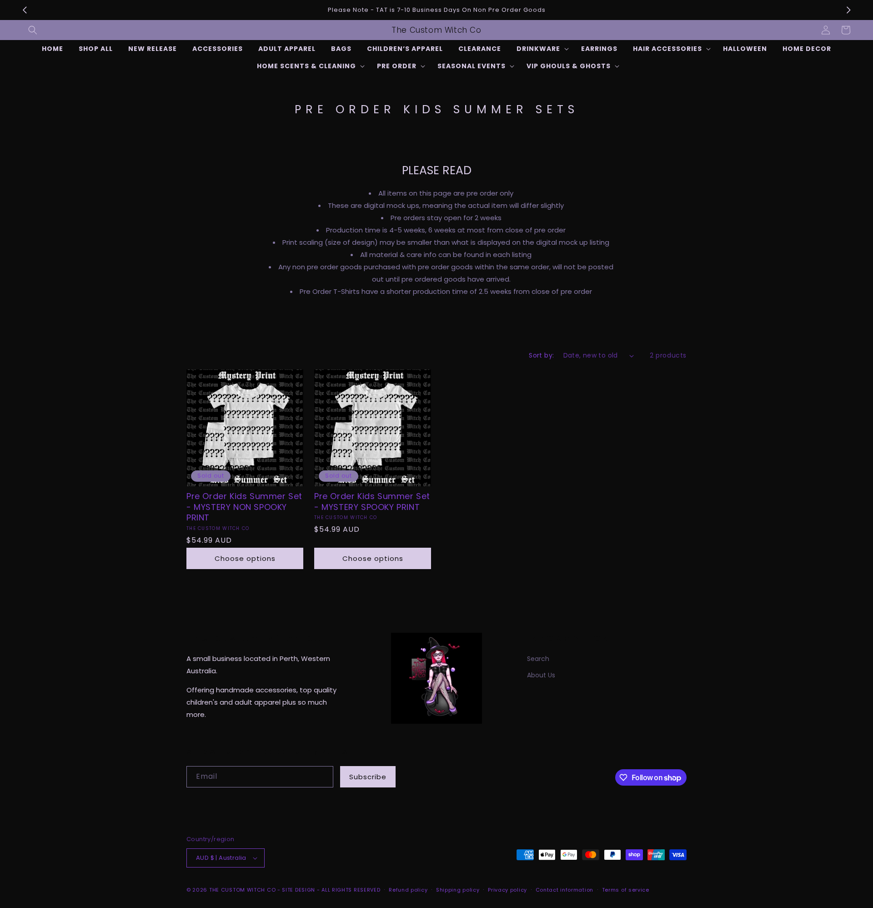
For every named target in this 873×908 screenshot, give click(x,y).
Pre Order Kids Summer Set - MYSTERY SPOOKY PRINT (372, 501)
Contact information (564, 889)
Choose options (245, 558)
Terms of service (625, 889)
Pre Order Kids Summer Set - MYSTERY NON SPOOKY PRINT (244, 507)
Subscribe (367, 777)
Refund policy (408, 889)
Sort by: (541, 355)
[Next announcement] (848, 10)
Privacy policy (507, 889)
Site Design (298, 889)
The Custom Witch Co (242, 889)
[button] (33, 30)
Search (538, 658)
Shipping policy (458, 889)
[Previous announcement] (25, 10)
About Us (541, 675)
